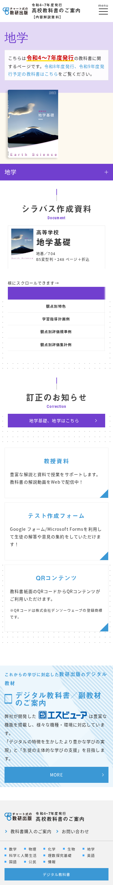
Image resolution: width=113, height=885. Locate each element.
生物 (71, 848)
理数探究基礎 (60, 855)
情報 (52, 861)
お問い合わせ (75, 831)
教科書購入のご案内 (31, 831)
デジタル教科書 (57, 874)
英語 (91, 855)
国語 (13, 861)
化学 (52, 848)
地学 (91, 848)
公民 (32, 861)
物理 (32, 848)
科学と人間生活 (23, 855)
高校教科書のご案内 (56, 11)
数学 (13, 848)
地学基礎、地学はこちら (54, 420)
